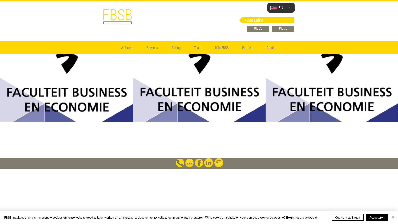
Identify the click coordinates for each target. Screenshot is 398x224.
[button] (176, 47)
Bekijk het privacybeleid (301, 217)
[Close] (393, 217)
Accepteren (377, 217)
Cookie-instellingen (347, 217)
